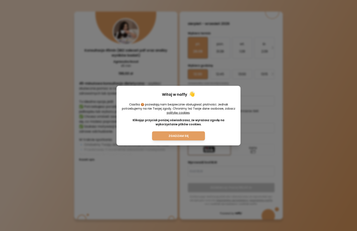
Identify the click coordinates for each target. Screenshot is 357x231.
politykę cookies (178, 113)
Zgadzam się (179, 136)
